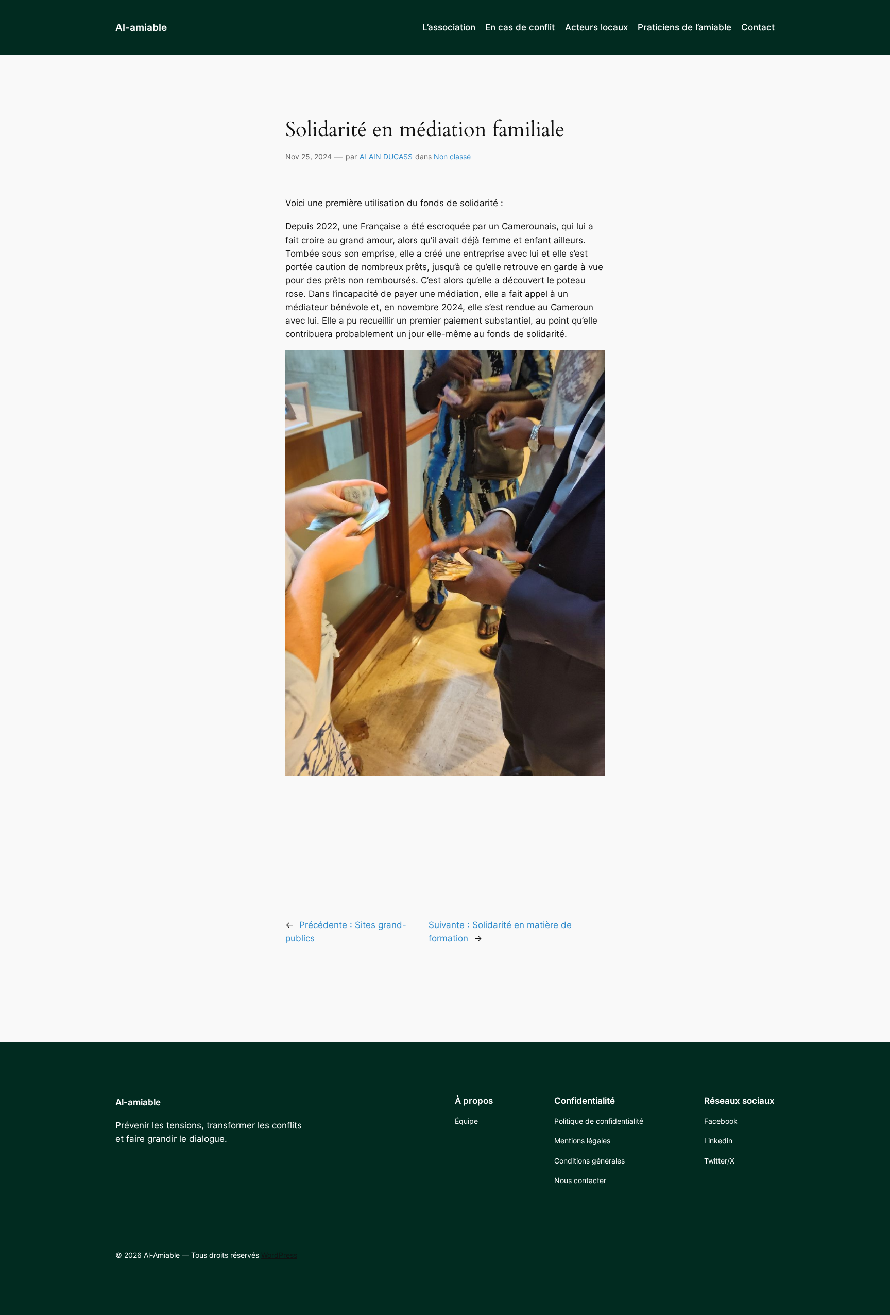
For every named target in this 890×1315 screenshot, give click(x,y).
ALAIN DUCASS (386, 156)
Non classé (452, 156)
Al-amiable (141, 27)
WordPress (279, 1255)
